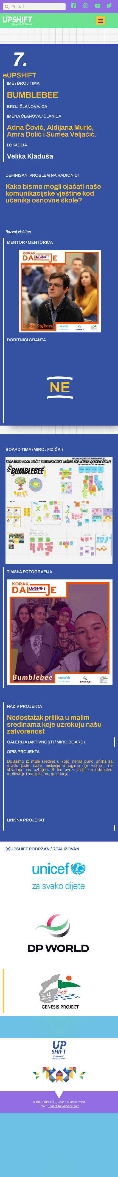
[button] (100, 20)
